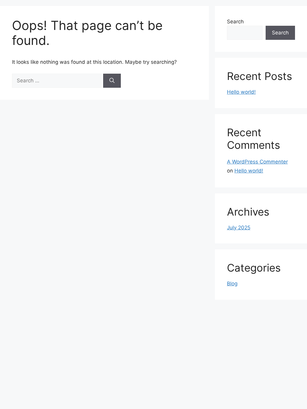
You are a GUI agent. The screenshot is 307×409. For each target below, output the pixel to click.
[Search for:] (57, 81)
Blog (232, 284)
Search (235, 22)
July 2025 (238, 228)
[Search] (112, 81)
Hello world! (241, 92)
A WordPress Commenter (257, 162)
